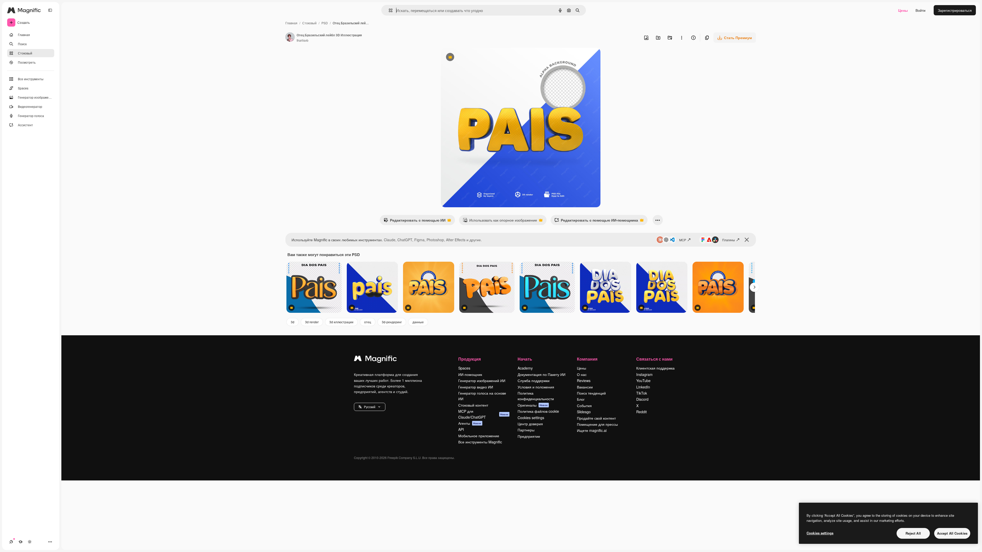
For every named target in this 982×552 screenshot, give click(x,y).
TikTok (641, 393)
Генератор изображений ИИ (481, 380)
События (584, 405)
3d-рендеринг (392, 322)
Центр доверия (530, 423)
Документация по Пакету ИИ (541, 374)
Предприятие (529, 436)
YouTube (643, 380)
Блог (581, 399)
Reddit (641, 411)
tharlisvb (302, 40)
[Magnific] (375, 359)
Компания (587, 359)
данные (418, 322)
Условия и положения (536, 386)
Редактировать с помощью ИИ (414, 221)
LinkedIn (643, 386)
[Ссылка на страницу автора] (290, 37)
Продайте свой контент (596, 418)
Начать (525, 359)
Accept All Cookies (952, 533)
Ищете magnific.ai (592, 430)
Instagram (644, 374)
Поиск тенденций (591, 393)
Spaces (464, 368)
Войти (920, 10)
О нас (582, 374)
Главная (291, 23)
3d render (312, 322)
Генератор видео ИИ (475, 386)
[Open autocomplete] (389, 10)
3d (292, 322)
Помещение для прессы (597, 424)
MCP (682, 240)
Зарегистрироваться (955, 10)
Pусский (369, 407)
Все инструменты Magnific (480, 441)
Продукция (469, 359)
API (461, 429)
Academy (525, 368)
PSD (324, 23)
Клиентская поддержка (655, 368)
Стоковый (309, 23)
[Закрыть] (747, 240)
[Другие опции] (681, 37)
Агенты (469, 423)
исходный (475, 57)
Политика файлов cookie (538, 411)
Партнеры (526, 429)
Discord (642, 399)
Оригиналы (533, 405)
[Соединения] (11, 542)
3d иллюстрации (341, 322)
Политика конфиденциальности (536, 395)
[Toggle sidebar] (50, 10)
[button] (369, 407)
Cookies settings (531, 417)
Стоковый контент (473, 405)
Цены (903, 10)
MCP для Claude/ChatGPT (483, 414)
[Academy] (20, 542)
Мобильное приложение (478, 435)
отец (367, 322)
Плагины (728, 240)
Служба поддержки (534, 380)
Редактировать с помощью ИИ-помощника (596, 221)
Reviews (583, 380)
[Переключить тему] (30, 542)
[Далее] (754, 287)
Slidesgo (584, 411)
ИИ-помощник (470, 374)
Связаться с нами (654, 359)
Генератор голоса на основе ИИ (482, 395)
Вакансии (585, 386)
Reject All (913, 533)
